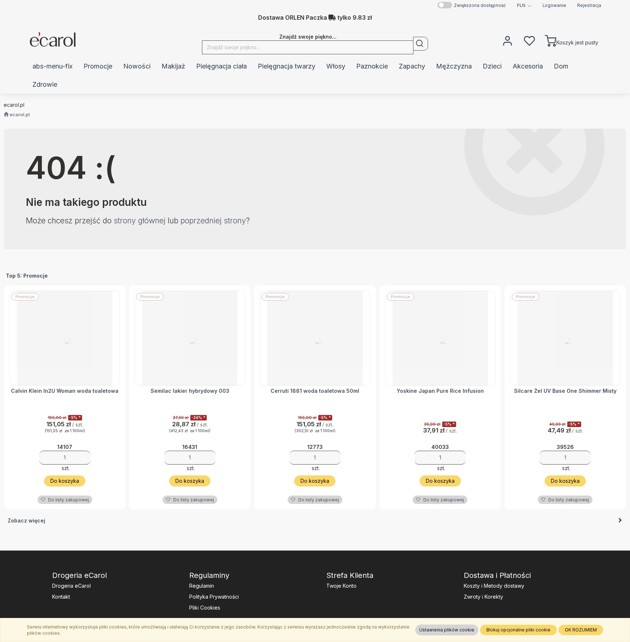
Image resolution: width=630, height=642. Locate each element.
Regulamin (201, 586)
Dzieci (492, 66)
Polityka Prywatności (214, 597)
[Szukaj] (420, 44)
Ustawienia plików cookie (446, 630)
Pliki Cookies (204, 607)
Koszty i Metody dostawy (494, 586)
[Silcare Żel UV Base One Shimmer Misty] (565, 338)
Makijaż (173, 66)
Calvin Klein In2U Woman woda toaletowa (64, 391)
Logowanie (554, 5)
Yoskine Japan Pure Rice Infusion (440, 391)
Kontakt (61, 597)
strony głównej (140, 220)
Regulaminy (209, 575)
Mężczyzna (454, 66)
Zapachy (412, 66)
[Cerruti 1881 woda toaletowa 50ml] (315, 338)
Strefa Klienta (349, 575)
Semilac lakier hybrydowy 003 (190, 391)
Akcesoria (528, 66)
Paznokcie (372, 66)
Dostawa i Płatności (497, 575)
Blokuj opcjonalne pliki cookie (518, 630)
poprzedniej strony (213, 220)
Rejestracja (589, 5)
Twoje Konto (341, 586)
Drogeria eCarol (79, 575)
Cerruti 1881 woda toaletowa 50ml (315, 391)
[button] (524, 5)
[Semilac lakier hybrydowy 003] (190, 338)
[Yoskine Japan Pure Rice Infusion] (440, 338)
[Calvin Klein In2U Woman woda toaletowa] (64, 338)
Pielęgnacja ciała (221, 66)
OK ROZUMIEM (581, 630)
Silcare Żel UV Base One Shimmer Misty (565, 391)
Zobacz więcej (26, 520)
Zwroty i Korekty (483, 597)
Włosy (335, 66)
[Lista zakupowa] (529, 40)
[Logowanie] (507, 40)
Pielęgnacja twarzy (286, 66)
